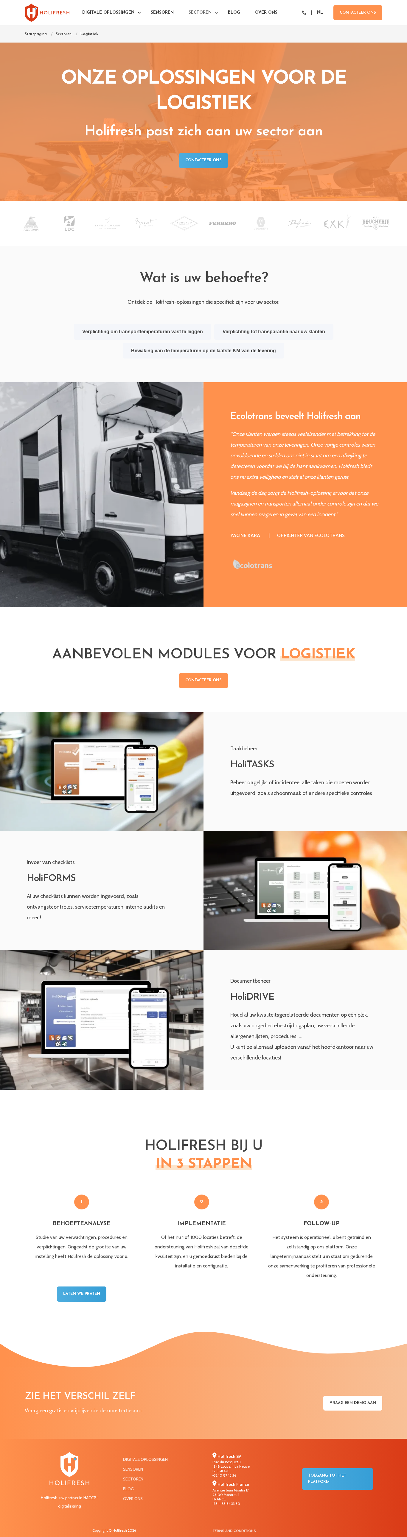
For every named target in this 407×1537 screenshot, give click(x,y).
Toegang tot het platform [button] (327, 1479)
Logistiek (89, 34)
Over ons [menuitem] (266, 12)
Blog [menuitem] (234, 12)
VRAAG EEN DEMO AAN (353, 1403)
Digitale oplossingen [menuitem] (108, 12)
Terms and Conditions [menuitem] (234, 1530)
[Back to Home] (47, 13)
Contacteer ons (358, 12)
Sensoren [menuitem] (162, 12)
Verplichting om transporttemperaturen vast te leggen (142, 331)
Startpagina (36, 34)
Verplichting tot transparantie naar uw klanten (274, 331)
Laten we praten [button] (81, 1294)
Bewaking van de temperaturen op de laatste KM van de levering (203, 350)
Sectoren (64, 34)
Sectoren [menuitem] (200, 12)
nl (320, 12)
